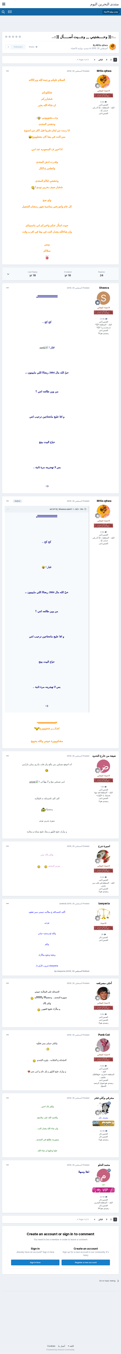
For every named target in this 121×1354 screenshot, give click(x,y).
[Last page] (95, 60)
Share (32, 47)
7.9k (102, 786)
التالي (100, 60)
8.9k (102, 1066)
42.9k (102, 1131)
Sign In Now (35, 1262)
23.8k (102, 319)
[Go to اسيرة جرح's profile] (103, 856)
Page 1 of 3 (83, 60)
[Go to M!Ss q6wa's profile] (112, 47)
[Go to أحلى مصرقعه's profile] (103, 993)
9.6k (102, 1014)
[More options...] (7, 71)
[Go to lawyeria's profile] (103, 913)
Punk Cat (104, 1034)
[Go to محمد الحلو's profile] (103, 1175)
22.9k (102, 1197)
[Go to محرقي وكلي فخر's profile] (103, 1108)
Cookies (51, 1346)
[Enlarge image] (39, 118)
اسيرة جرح (104, 846)
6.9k (102, 102)
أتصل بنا (61, 1346)
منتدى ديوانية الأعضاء (80, 48)
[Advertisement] (65, 24)
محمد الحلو (104, 1164)
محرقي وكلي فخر (104, 1097)
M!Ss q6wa (102, 45)
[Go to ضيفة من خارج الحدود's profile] (103, 766)
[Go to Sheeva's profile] (103, 298)
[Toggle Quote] (85, 509)
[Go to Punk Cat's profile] (103, 1045)
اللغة (71, 1346)
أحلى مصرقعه (104, 983)
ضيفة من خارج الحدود (104, 755)
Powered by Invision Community (60, 1350)
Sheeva (104, 287)
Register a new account (86, 1262)
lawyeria (104, 903)
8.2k (102, 877)
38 (102, 934)
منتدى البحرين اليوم (104, 4)
